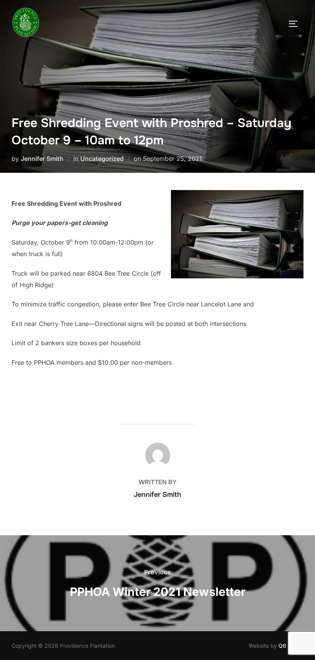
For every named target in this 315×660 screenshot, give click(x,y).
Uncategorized (102, 158)
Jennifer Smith (42, 158)
